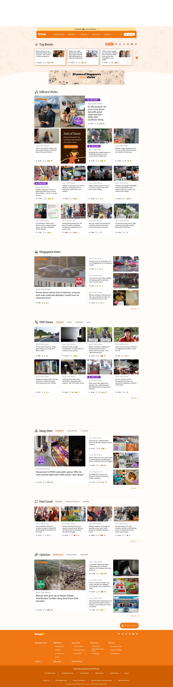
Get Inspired (96, 646)
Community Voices (79, 650)
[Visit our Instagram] (128, 44)
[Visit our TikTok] (124, 44)
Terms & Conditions (79, 680)
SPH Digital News (61, 680)
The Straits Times (50, 673)
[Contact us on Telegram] (116, 44)
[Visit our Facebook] (132, 44)
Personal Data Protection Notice (101, 680)
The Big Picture (78, 646)
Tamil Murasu (114, 673)
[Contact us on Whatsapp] (120, 44)
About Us (46, 680)
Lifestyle (57, 650)
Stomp (126, 673)
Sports (57, 657)
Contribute (131, 34)
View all (133, 309)
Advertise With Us (124, 680)
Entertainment (59, 653)
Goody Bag (95, 653)
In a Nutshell (77, 653)
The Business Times (68, 673)
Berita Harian (99, 673)
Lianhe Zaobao (84, 673)
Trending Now (59, 646)
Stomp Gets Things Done (98, 650)
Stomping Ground (116, 646)
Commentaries (114, 653)
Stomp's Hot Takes (116, 650)
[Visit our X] (136, 44)
